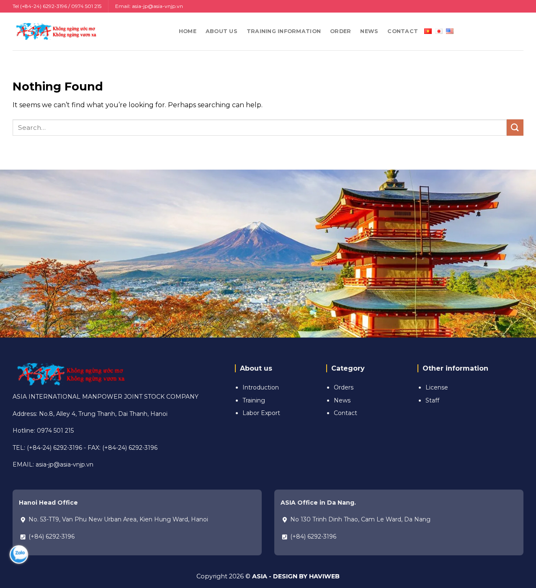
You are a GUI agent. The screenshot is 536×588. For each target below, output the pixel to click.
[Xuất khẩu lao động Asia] (54, 31)
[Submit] (515, 127)
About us (221, 31)
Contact (402, 31)
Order (340, 31)
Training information (284, 31)
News (369, 31)
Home (187, 31)
